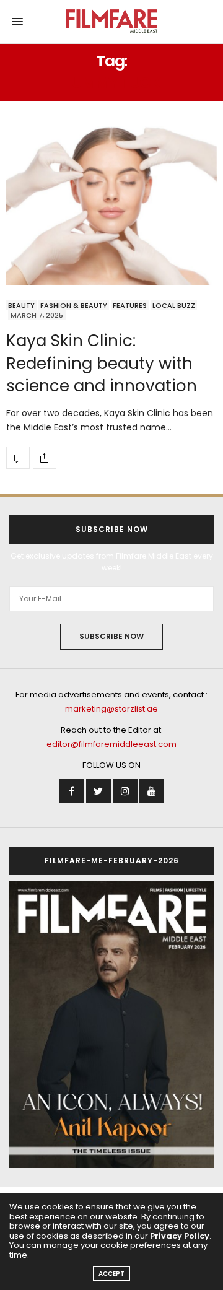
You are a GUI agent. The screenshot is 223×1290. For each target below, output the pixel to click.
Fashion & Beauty (73, 305)
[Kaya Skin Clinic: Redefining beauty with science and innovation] (111, 205)
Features (130, 305)
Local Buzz (173, 305)
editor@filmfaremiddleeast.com (111, 744)
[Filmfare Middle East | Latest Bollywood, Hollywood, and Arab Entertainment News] (112, 21)
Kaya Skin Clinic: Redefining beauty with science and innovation (101, 363)
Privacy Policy (179, 1236)
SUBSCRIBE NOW (111, 636)
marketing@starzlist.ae (111, 709)
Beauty (21, 305)
